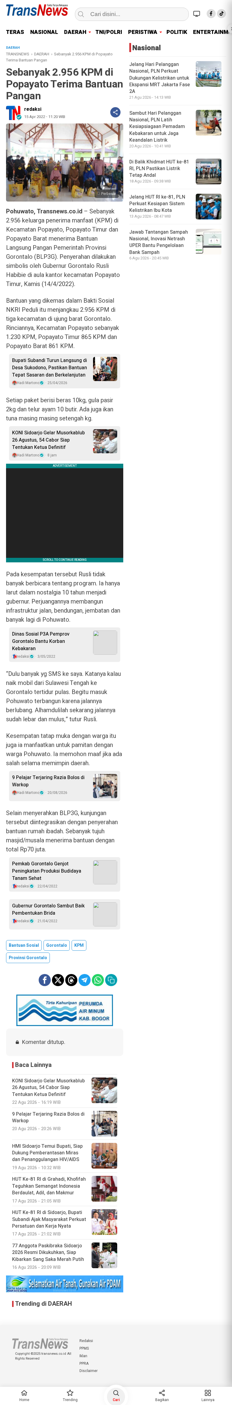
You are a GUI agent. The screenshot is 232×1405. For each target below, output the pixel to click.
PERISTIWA (142, 32)
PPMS (84, 1348)
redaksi (32, 109)
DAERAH (75, 32)
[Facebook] (211, 13)
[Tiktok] (221, 13)
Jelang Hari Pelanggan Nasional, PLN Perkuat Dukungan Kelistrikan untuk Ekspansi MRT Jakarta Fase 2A (159, 78)
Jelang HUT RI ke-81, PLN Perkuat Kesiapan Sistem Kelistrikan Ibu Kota (157, 203)
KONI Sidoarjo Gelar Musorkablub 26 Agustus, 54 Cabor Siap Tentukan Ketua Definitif (48, 440)
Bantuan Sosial (24, 945)
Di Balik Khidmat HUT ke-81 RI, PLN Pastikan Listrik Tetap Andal (159, 168)
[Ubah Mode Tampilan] (197, 13)
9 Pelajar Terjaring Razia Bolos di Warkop (48, 781)
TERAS (15, 32)
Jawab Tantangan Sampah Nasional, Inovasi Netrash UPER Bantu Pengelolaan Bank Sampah (158, 242)
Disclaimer (88, 1371)
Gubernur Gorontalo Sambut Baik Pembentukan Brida (48, 909)
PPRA (84, 1363)
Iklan (83, 1356)
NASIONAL (44, 32)
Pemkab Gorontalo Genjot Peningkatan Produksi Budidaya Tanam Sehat (46, 871)
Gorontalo (56, 945)
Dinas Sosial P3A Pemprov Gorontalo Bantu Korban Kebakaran (40, 641)
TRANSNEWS (17, 54)
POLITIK (176, 32)
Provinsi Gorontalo (28, 958)
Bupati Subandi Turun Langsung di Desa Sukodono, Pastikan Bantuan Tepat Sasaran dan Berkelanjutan (49, 368)
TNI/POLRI (108, 32)
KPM (79, 945)
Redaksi (86, 1341)
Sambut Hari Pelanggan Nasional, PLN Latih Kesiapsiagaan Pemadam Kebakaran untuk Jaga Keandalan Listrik (157, 127)
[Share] (115, 112)
